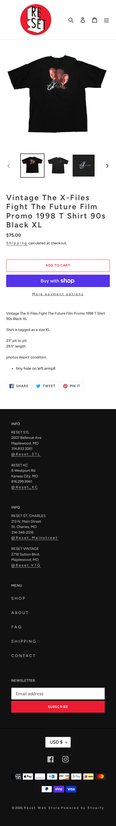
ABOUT (20, 612)
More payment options (58, 294)
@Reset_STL (26, 454)
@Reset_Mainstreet (34, 538)
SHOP (18, 598)
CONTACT (23, 655)
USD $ (56, 742)
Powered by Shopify (82, 808)
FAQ (16, 627)
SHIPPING (24, 641)
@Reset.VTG (26, 565)
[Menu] (106, 20)
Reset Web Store (42, 808)
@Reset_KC (24, 487)
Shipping (17, 243)
